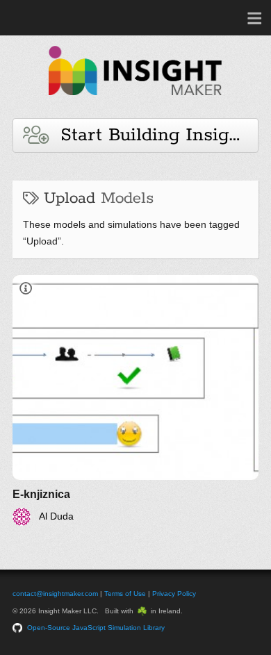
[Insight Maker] (135, 101)
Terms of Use (125, 593)
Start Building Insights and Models (153, 135)
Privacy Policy (174, 593)
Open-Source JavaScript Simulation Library (96, 627)
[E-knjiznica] (135, 400)
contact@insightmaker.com (55, 593)
